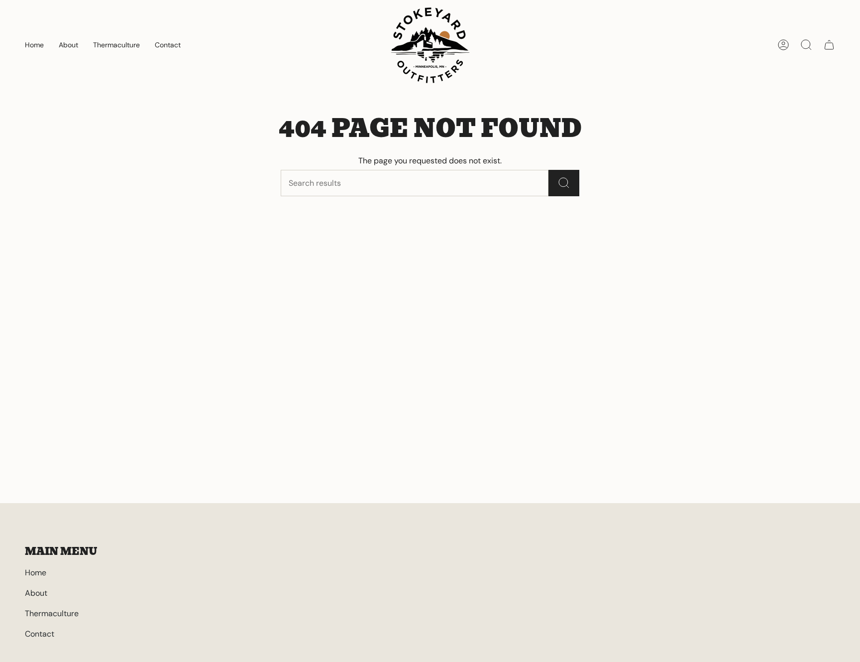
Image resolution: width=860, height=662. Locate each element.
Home (35, 572)
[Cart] (829, 44)
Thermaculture (52, 613)
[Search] (563, 183)
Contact (39, 634)
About (36, 593)
